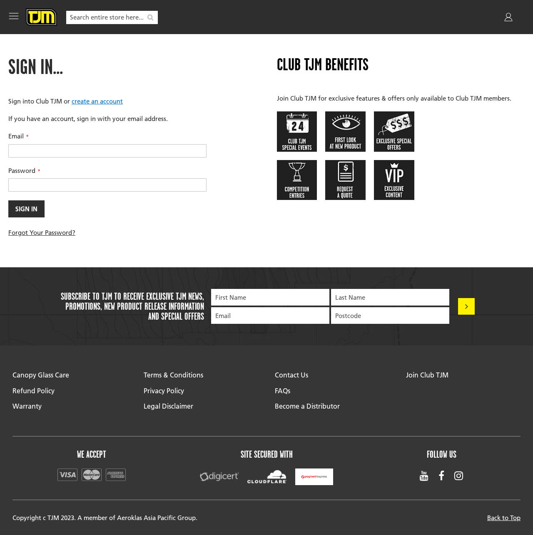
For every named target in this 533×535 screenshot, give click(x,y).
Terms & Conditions (173, 374)
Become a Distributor (307, 406)
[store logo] (41, 17)
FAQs (282, 390)
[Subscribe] (466, 306)
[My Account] (509, 19)
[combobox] (112, 17)
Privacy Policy (164, 390)
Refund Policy (33, 390)
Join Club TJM (427, 374)
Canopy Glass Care (40, 374)
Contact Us (291, 374)
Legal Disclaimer (168, 406)
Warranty (27, 406)
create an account (97, 101)
